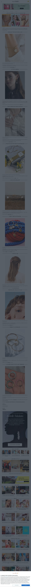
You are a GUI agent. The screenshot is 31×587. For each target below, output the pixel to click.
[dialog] (15, 579)
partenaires (6, 576)
